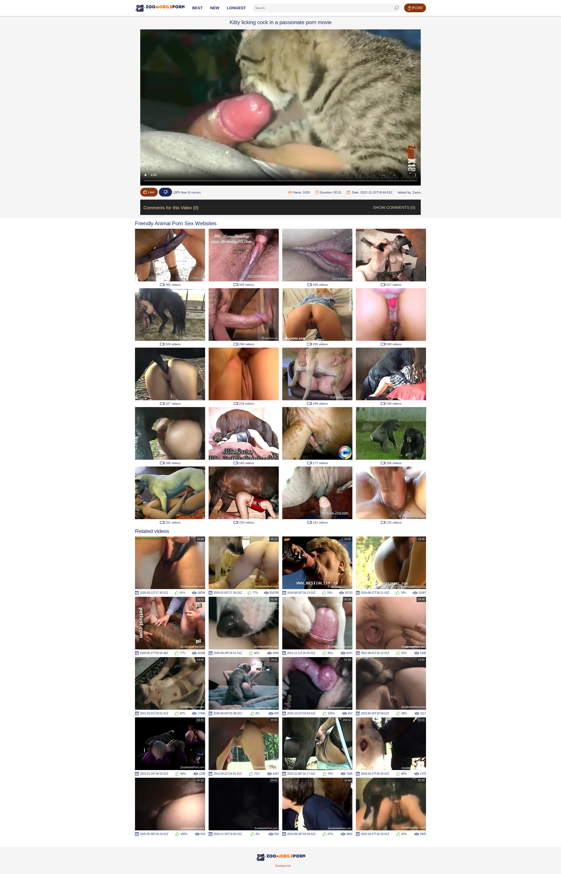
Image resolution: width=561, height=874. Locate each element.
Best (197, 8)
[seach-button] (396, 8)
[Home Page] (160, 8)
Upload (417, 7)
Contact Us (283, 865)
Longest (236, 8)
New (214, 8)
